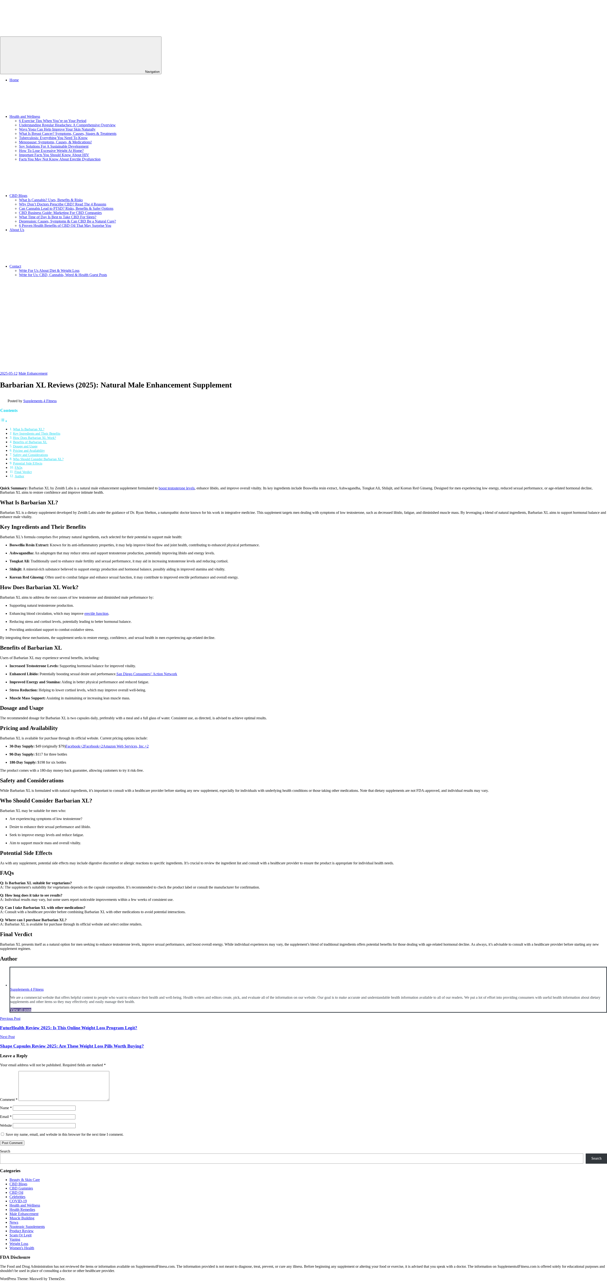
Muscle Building (21, 1218)
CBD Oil (16, 1192)
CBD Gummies (21, 1188)
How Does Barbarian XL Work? (34, 438)
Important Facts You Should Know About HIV (54, 155)
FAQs (18, 468)
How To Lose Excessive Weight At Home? (51, 151)
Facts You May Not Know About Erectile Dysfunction (60, 159)
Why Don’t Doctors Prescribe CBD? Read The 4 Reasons (62, 204)
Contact (15, 266)
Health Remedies (22, 1210)
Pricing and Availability (29, 450)
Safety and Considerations (30, 455)
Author (19, 476)
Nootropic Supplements (27, 1227)
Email (6, 1117)
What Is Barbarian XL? (28, 429)
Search (5, 1151)
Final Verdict (23, 472)
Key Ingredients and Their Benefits (36, 433)
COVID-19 (18, 1201)
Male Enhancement (32, 373)
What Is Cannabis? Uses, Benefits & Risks (51, 200)
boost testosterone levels (177, 488)
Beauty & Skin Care (24, 1180)
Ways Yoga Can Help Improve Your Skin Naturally (57, 129)
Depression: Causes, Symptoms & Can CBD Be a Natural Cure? (67, 221)
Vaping (14, 1239)
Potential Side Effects (27, 463)
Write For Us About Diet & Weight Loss (49, 271)
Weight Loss (18, 1244)
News (13, 1222)
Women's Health (21, 1248)
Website (6, 1125)
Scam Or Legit (20, 1235)
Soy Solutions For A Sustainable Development (53, 146)
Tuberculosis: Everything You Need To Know (53, 138)
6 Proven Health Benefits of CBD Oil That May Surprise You (65, 225)
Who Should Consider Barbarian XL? (38, 459)
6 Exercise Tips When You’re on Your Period (52, 121)
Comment (9, 1100)
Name (6, 1108)
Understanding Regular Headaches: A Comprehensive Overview (67, 125)
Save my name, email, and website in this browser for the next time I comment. (65, 1134)
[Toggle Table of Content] (3, 421)
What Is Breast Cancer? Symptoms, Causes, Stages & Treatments (67, 134)
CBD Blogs (18, 196)
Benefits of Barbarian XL (30, 442)
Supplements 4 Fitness (40, 401)
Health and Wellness (24, 116)
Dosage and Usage (25, 446)
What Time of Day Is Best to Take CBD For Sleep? (57, 217)
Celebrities (17, 1197)
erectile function (96, 613)
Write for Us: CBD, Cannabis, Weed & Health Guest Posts (63, 275)
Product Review (21, 1231)
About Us (16, 230)
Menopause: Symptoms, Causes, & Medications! (55, 142)
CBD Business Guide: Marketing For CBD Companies (60, 213)
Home (14, 80)
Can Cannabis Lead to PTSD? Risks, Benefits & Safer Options (66, 208)
